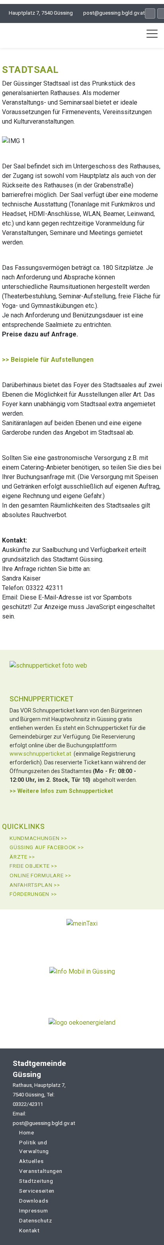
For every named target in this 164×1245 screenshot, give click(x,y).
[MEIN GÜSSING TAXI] (82, 933)
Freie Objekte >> (33, 866)
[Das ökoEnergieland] (82, 1025)
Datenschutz (35, 1220)
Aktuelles (31, 1161)
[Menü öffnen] (152, 34)
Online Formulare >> (40, 875)
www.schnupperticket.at (40, 753)
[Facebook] (150, 13)
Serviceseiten (37, 1191)
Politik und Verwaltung (34, 1146)
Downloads (33, 1200)
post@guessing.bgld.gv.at (114, 13)
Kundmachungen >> (38, 838)
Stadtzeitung (36, 1181)
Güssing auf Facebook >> (47, 847)
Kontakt (29, 1230)
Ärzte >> (22, 857)
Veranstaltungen (40, 1171)
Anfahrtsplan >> (35, 885)
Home (26, 1132)
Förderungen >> (33, 894)
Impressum (33, 1210)
